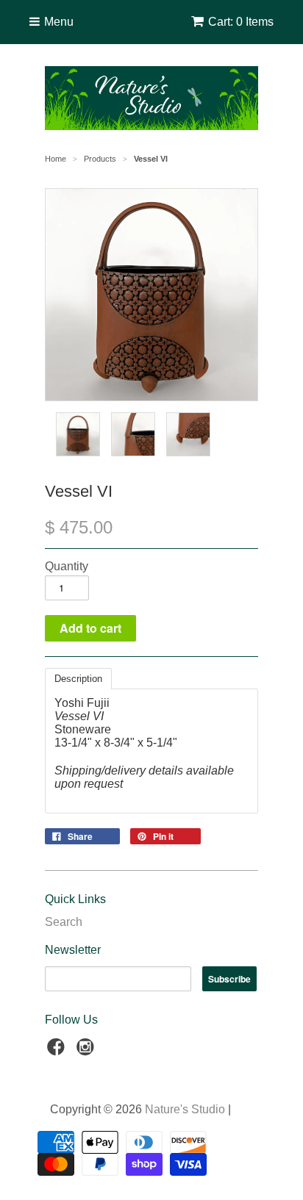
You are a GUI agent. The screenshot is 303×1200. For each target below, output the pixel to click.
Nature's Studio (185, 1109)
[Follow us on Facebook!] (58, 1051)
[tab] (78, 678)
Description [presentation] (78, 678)
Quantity (66, 566)
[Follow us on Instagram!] (87, 1051)
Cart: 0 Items (241, 21)
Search (63, 922)
